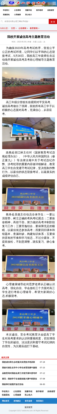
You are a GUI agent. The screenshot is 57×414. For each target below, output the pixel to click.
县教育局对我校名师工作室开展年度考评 (19, 373)
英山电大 (28, 15)
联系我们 (39, 401)
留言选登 (28, 401)
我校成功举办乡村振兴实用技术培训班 (18, 362)
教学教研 (39, 10)
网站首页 (5, 401)
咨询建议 (17, 401)
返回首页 (28, 407)
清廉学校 (28, 10)
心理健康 (17, 15)
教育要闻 (34, 28)
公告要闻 (17, 10)
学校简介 (6, 10)
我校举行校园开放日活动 (12, 384)
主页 (13, 28)
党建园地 (6, 15)
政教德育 (50, 10)
